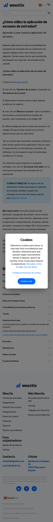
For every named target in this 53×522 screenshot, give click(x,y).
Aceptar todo (26, 281)
